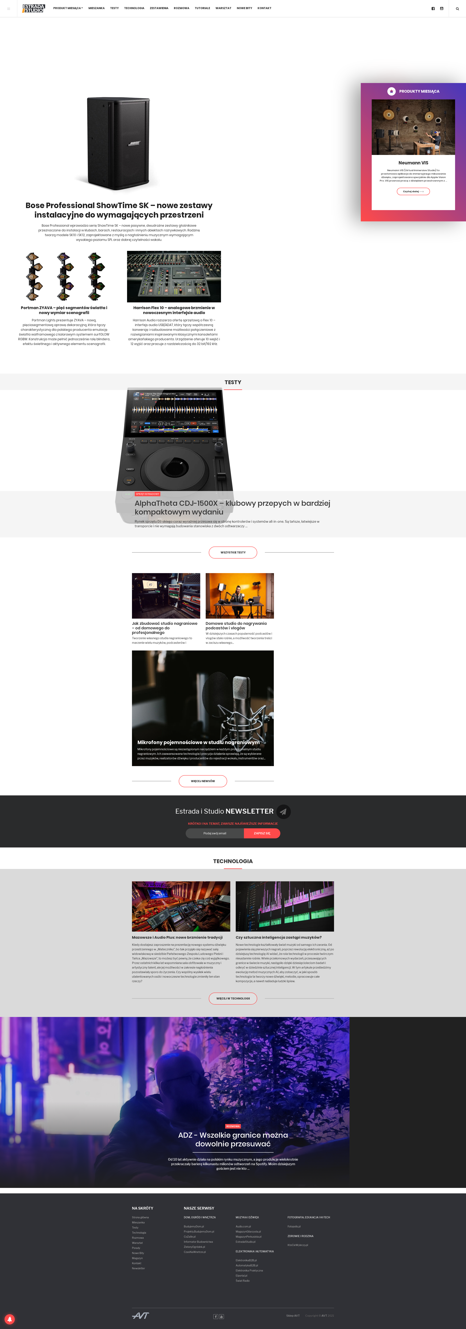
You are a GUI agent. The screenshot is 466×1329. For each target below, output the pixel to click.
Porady (136, 1247)
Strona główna (140, 1217)
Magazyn (137, 1258)
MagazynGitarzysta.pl (248, 1231)
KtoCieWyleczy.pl (298, 1245)
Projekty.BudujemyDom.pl (199, 1231)
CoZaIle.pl (190, 1236)
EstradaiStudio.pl (245, 1241)
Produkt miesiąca (67, 8)
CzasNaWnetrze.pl (195, 1251)
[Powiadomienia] (10, 1319)
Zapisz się (262, 833)
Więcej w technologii (233, 998)
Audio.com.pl (243, 1226)
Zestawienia (159, 8)
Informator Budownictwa (198, 1241)
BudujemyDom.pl (194, 1226)
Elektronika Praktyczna (249, 1270)
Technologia (134, 8)
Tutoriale (202, 8)
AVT (324, 1315)
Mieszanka (96, 8)
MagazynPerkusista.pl (248, 1236)
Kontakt (264, 8)
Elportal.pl (241, 1275)
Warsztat (223, 8)
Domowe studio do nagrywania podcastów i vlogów (236, 626)
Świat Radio (243, 1280)
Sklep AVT (293, 1315)
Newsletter (138, 1268)
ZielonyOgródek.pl (194, 1246)
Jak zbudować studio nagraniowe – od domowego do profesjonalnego (165, 628)
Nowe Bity (244, 8)
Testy (114, 8)
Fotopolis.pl (294, 1226)
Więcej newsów (203, 781)
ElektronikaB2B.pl (246, 1260)
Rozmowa (181, 8)
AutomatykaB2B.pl (247, 1265)
